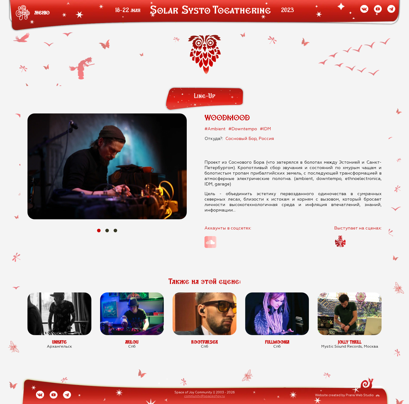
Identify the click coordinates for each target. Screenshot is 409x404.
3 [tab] (115, 230)
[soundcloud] (210, 242)
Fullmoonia (277, 342)
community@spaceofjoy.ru (204, 396)
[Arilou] (132, 295)
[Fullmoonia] (277, 295)
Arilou (131, 342)
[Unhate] (59, 295)
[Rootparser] (204, 295)
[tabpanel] (107, 166)
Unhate (59, 342)
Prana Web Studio (360, 395)
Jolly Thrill (349, 342)
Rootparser (204, 342)
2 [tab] (107, 230)
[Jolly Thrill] (349, 295)
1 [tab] (99, 230)
